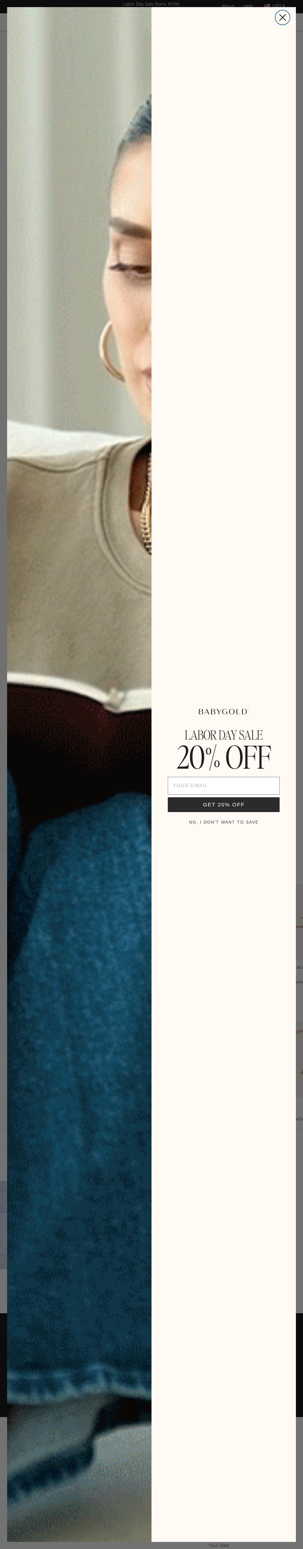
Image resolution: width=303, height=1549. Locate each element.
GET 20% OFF (224, 805)
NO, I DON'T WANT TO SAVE (224, 822)
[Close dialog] (282, 17)
